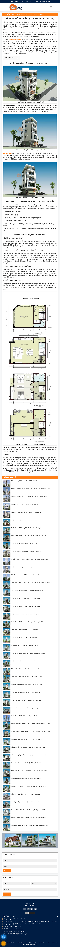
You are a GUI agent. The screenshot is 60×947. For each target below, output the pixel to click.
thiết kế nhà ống (15, 39)
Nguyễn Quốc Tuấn (44, 943)
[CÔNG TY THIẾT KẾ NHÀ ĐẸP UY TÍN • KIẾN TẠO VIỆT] (16, 7)
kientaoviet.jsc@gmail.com (15, 929)
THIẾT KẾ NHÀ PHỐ (8, 14)
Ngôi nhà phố (7, 153)
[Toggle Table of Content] (16, 58)
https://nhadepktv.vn (15, 926)
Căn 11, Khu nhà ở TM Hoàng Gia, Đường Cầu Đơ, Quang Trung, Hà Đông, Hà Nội (35, 921)
